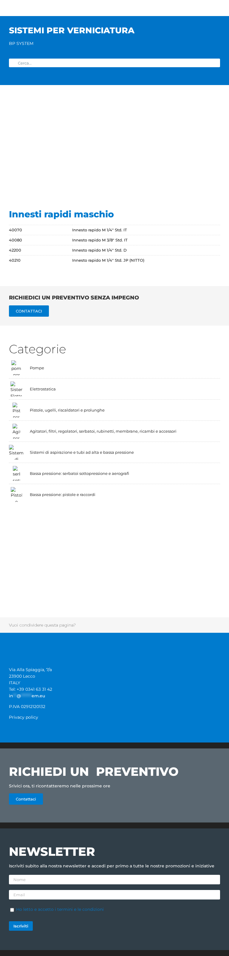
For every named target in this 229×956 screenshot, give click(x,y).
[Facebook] (82, 625)
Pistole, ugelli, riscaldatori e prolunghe (67, 410)
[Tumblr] (161, 625)
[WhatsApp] (145, 625)
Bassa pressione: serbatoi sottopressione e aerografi (79, 473)
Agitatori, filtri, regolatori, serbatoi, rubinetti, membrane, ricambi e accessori (103, 431)
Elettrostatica (43, 389)
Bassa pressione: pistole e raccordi (62, 494)
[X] (97, 625)
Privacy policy (23, 717)
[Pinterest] (176, 625)
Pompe (37, 367)
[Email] (208, 625)
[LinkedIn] (129, 625)
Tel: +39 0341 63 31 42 (30, 689)
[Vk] (192, 625)
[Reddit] (113, 625)
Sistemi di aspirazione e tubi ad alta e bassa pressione (82, 452)
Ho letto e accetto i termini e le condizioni (60, 909)
